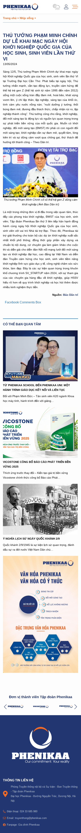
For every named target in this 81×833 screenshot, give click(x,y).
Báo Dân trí (70, 294)
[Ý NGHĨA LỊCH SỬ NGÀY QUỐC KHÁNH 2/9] (40, 509)
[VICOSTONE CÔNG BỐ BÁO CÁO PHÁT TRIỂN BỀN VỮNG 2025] (40, 432)
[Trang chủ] (20, 7)
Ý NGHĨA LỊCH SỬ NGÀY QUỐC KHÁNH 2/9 (31, 538)
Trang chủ (10, 18)
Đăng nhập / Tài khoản (66, 7)
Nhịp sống (27, 18)
